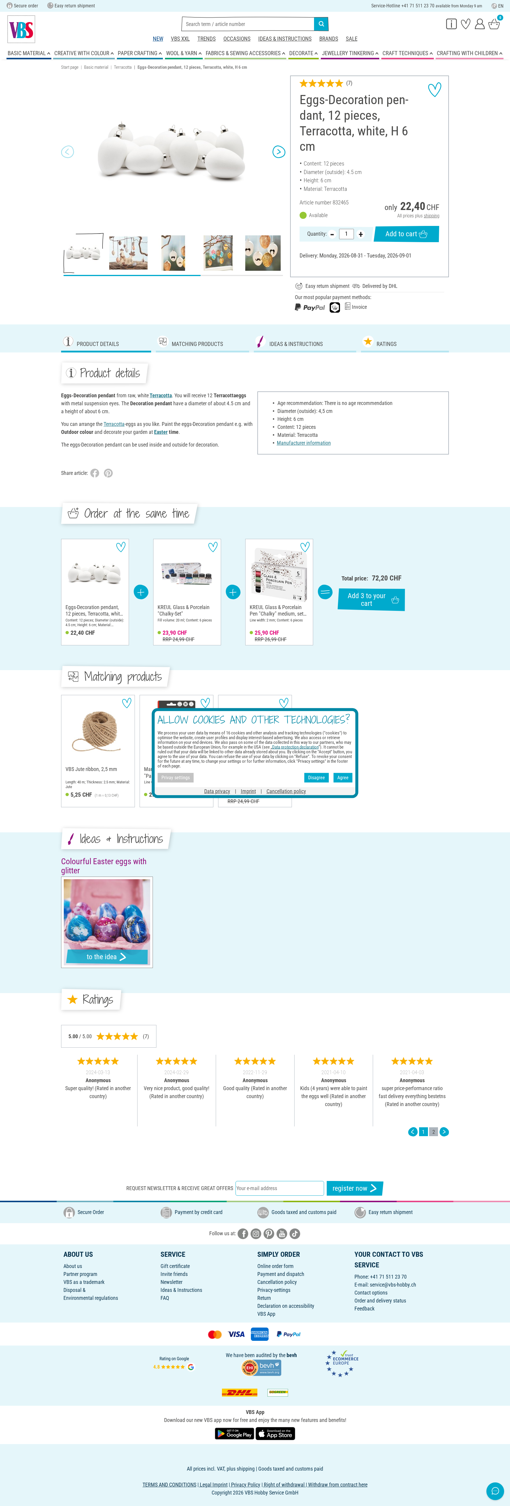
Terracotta (123, 67)
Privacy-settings (273, 1290)
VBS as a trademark (83, 1282)
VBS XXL (180, 38)
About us (72, 1266)
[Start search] (321, 24)
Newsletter (171, 1282)
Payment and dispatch (280, 1274)
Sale (351, 38)
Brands (328, 38)
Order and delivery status (380, 1300)
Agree (343, 777)
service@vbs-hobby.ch (393, 1285)
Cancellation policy (277, 1282)
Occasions (237, 38)
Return (264, 1298)
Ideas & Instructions (285, 38)
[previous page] (413, 1132)
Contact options (371, 1293)
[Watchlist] (466, 24)
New (158, 38)
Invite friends (174, 1274)
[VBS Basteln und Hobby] (21, 29)
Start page (70, 67)
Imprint (248, 791)
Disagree (316, 777)
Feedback (364, 1308)
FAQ (165, 1298)
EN (501, 6)
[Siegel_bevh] (261, 1367)
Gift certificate (175, 1266)
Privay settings (175, 777)
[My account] (480, 24)
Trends (206, 38)
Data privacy (217, 791)
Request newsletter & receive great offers (179, 1188)
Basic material (96, 67)
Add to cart (401, 234)
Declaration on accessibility (285, 1306)
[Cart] (494, 24)
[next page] (444, 1132)
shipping (431, 216)
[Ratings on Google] (174, 1363)
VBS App (266, 1314)
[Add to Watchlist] (434, 89)
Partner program (80, 1274)
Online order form (275, 1266)
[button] (67, 151)
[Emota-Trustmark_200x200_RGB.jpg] (341, 1363)
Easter (161, 432)
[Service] (451, 24)
